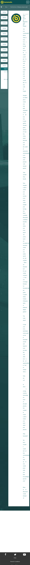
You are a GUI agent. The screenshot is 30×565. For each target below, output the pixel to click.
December (6, 68)
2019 (4, 44)
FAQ (15, 558)
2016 (4, 60)
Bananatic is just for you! (8, 74)
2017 (4, 55)
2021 (4, 33)
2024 (4, 17)
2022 (4, 28)
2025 (4, 12)
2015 (4, 65)
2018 (4, 49)
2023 (4, 23)
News (6, 7)
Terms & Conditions (15, 561)
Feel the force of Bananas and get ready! (19, 7)
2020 (4, 39)
